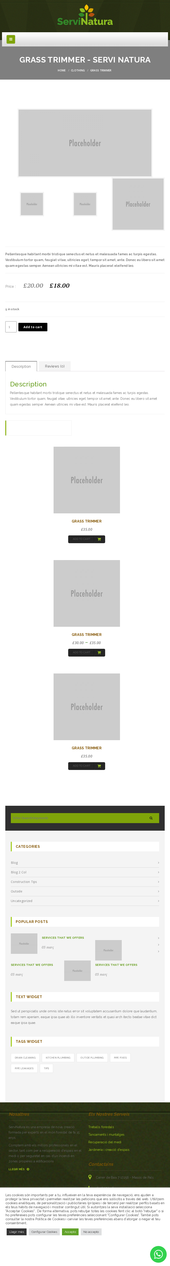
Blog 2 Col (18, 872)
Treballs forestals (101, 1127)
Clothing (78, 70)
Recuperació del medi (105, 1142)
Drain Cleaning (25, 1057)
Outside (16, 891)
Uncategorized (22, 901)
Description (21, 366)
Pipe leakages (24, 1068)
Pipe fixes (120, 1057)
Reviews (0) (55, 366)
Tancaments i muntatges (106, 1134)
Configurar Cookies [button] (44, 1232)
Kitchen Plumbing (58, 1057)
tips (46, 1068)
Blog (14, 862)
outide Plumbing (92, 1057)
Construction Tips (24, 882)
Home (62, 70)
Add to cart (32, 327)
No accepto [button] (91, 1232)
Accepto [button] (70, 1232)
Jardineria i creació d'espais (108, 1149)
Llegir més (17, 1169)
